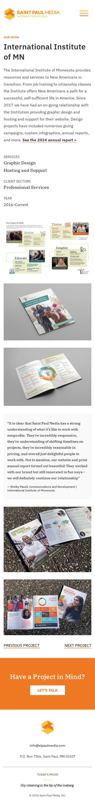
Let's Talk (48, 690)
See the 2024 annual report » (49, 139)
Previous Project (21, 645)
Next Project (78, 645)
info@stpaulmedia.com (47, 745)
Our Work (11, 37)
